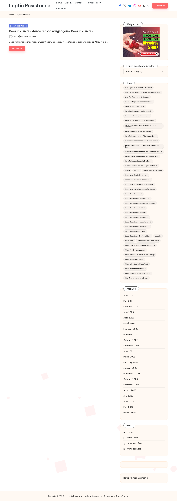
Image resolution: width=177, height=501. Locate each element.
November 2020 (131, 373)
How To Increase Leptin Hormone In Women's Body (142, 146)
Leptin (136, 170)
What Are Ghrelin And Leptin (148, 241)
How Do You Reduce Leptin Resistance (139, 120)
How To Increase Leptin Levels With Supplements (143, 152)
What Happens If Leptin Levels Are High (140, 255)
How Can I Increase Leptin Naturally (138, 111)
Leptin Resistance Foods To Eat (137, 227)
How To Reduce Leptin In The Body (138, 161)
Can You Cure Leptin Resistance (137, 97)
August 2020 (129, 390)
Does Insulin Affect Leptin (134, 106)
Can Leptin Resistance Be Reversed (138, 88)
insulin (127, 170)
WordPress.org (134, 448)
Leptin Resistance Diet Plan (135, 212)
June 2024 (128, 295)
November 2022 (131, 334)
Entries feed (132, 437)
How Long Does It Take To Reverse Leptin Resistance (140, 126)
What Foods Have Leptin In (135, 250)
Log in (130, 432)
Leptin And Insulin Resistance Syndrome (140, 189)
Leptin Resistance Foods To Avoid (138, 222)
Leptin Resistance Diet (133, 194)
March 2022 (129, 356)
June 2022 (128, 351)
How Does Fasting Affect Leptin (137, 116)
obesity (158, 236)
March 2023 (129, 323)
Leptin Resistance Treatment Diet (137, 236)
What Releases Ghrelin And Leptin (137, 273)
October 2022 (130, 340)
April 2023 (128, 317)
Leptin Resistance (29, 5)
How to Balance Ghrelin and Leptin (138, 131)
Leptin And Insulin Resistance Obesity (139, 184)
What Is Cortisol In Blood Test (136, 264)
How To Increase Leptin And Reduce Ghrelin (141, 141)
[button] (160, 5)
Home (126, 478)
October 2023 (130, 306)
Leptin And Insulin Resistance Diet (137, 180)
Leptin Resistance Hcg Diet (135, 231)
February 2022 (130, 362)
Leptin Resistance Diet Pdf (135, 208)
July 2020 (128, 396)
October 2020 (130, 379)
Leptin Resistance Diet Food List (137, 198)
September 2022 (131, 345)
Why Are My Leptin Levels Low (136, 278)
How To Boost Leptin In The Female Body (140, 136)
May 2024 (128, 301)
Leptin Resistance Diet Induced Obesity (140, 203)
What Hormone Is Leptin (134, 259)
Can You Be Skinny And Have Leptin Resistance (142, 92)
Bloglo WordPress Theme (116, 496)
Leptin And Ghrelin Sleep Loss (136, 175)
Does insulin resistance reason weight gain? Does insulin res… (52, 31)
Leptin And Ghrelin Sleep (153, 170)
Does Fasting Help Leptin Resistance (139, 102)
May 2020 (128, 407)
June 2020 (128, 401)
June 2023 (128, 312)
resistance (129, 241)
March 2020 (129, 412)
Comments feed (134, 443)
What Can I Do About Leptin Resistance (140, 245)
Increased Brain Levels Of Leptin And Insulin (141, 166)
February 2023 (130, 329)
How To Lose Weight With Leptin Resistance (141, 156)
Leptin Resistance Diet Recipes (136, 217)
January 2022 (130, 368)
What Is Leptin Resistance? (135, 269)
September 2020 (131, 384)
